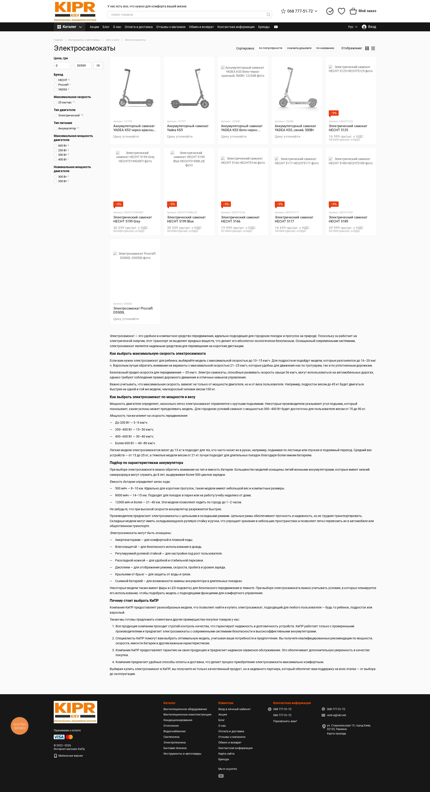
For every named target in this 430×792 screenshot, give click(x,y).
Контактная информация (236, 27)
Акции (94, 27)
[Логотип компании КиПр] (75, 711)
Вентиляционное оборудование (185, 709)
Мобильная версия (70, 755)
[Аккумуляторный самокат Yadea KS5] (189, 88)
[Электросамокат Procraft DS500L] (135, 270)
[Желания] (341, 11)
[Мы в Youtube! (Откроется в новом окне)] (276, 27)
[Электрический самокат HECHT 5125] (351, 88)
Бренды (264, 27)
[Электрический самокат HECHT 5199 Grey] (135, 179)
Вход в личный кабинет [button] (234, 709)
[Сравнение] (329, 11)
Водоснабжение (174, 731)
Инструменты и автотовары (182, 753)
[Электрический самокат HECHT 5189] (351, 179)
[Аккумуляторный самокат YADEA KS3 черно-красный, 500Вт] (135, 88)
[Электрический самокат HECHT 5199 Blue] (189, 179)
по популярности (270, 48)
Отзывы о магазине (170, 27)
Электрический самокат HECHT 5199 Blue (186, 219)
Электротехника (174, 742)
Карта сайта (226, 753)
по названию (325, 48)
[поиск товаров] (268, 14)
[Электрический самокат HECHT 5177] (297, 179)
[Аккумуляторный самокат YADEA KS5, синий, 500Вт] (297, 88)
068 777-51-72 (300, 11)
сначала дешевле (299, 48)
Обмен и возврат (201, 27)
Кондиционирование (177, 720)
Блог (106, 27)
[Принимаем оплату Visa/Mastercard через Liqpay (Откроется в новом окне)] (63, 736)
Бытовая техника (175, 748)
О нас (117, 27)
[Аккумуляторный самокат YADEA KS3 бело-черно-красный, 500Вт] (243, 88)
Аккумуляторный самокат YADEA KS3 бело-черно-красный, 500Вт (241, 130)
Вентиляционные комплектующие (187, 714)
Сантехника (171, 737)
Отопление (171, 725)
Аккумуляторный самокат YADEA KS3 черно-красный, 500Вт (134, 130)
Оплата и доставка (139, 27)
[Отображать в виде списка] (373, 48)
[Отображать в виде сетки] (367, 48)
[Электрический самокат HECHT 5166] (243, 179)
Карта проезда (336, 733)
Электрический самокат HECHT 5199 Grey (132, 219)
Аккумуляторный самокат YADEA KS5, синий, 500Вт (295, 128)
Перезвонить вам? (285, 721)
